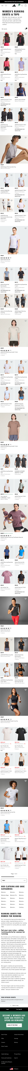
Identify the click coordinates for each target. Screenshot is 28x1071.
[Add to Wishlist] (11, 34)
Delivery (16, 1042)
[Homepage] (14, 6)
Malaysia (16, 1068)
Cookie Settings (5, 1054)
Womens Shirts (12, 898)
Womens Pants (12, 892)
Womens (3, 892)
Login (7, 1009)
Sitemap (16, 1038)
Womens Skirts (12, 907)
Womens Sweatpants (22, 898)
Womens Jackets (3, 907)
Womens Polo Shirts (13, 895)
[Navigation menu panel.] (2, 5)
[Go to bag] (25, 5)
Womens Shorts (12, 904)
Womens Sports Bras (22, 895)
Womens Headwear (3, 901)
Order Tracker (4, 1046)
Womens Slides (21, 892)
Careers (3, 1042)
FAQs (2, 1038)
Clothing (21, 907)
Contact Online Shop (19, 1034)
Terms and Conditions (6, 1058)
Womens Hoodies (3, 904)
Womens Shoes (12, 901)
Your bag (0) (19, 1009)
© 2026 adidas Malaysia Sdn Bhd (6, 1062)
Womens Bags (5, 895)
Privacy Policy (17, 1054)
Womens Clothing (3, 898)
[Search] (22, 5)
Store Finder (4, 1034)
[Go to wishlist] (6, 5)
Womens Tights (21, 901)
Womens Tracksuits (22, 904)
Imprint (16, 1058)
